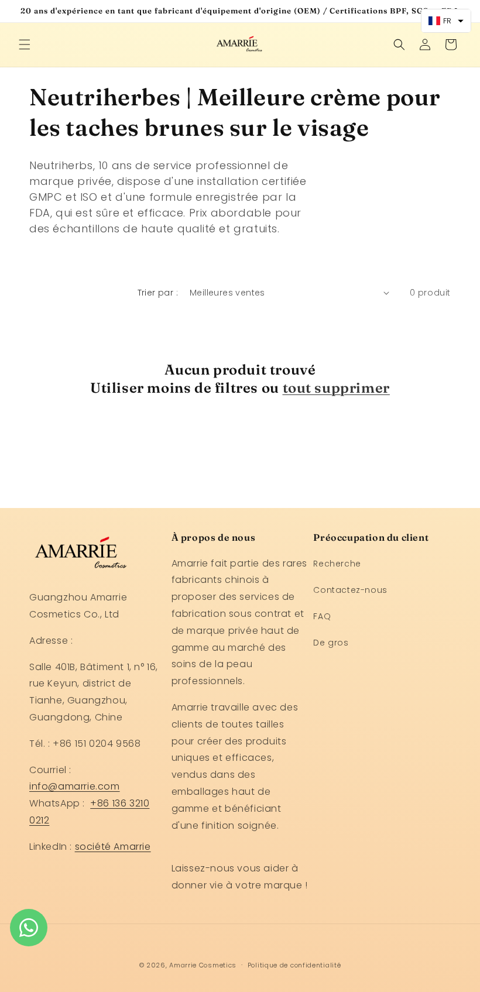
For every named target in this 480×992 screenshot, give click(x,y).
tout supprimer (336, 387)
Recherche (337, 563)
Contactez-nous (350, 590)
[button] (24, 44)
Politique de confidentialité (294, 965)
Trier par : (158, 292)
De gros (330, 642)
